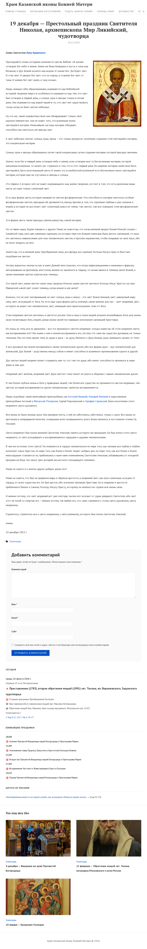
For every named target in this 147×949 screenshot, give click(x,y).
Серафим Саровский (96, 401)
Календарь (15, 541)
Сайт (14, 631)
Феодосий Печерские (46, 401)
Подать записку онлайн (79, 11)
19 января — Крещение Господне (25, 924)
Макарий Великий (98, 396)
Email (14, 617)
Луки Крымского (36, 52)
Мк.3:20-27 (28, 717)
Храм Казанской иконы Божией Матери (49, 4)
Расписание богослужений (45, 11)
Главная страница (15, 11)
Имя (14, 604)
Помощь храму (105, 11)
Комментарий (18, 569)
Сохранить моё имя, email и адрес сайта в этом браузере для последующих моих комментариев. (61, 644)
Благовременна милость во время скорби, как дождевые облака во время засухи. (46, 797)
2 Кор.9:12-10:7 (14, 717)
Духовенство (126, 11)
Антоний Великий (77, 396)
